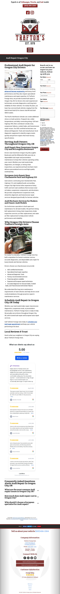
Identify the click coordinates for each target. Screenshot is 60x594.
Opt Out (44, 125)
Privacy (30, 587)
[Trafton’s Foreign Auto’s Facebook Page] (28, 12)
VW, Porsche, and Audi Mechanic (18, 517)
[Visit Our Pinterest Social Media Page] (31, 557)
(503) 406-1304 (30, 6)
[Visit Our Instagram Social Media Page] (28, 557)
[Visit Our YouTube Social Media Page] (35, 557)
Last (49, 79)
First (41, 79)
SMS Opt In (30, 583)
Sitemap (30, 585)
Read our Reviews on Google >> (30, 561)
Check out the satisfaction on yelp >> (30, 565)
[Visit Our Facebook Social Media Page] (24, 557)
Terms (30, 589)
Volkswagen (25, 2)
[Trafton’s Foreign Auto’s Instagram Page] (32, 12)
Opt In (43, 123)
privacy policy (43, 139)
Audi (41, 2)
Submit (45, 149)
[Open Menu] (30, 50)
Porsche (33, 2)
